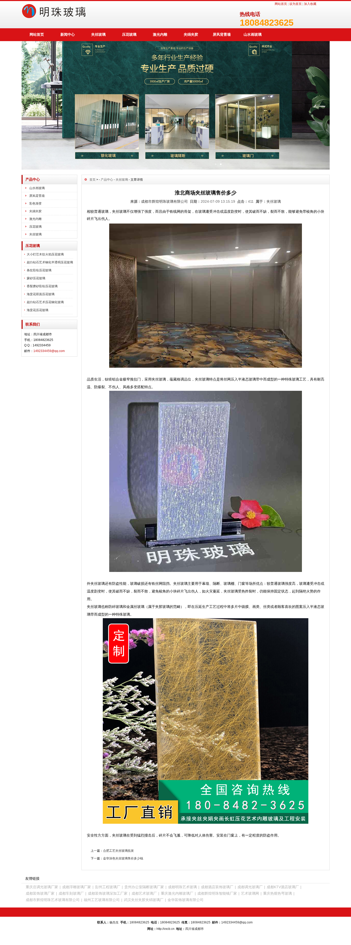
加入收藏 (310, 4)
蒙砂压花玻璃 (36, 278)
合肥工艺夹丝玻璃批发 (118, 851)
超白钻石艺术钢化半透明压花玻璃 (50, 262)
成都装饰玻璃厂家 (40, 893)
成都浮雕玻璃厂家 (76, 887)
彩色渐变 (35, 203)
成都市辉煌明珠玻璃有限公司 (164, 201)
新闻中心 (67, 34)
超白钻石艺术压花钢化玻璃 (45, 302)
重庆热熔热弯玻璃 (277, 893)
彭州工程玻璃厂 (107, 887)
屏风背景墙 (222, 34)
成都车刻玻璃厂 (71, 893)
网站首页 (281, 4)
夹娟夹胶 (35, 211)
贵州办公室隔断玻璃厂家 (144, 887)
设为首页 (295, 4)
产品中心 (107, 179)
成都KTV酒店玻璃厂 (283, 887)
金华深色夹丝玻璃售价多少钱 (123, 858)
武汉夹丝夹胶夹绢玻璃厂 (143, 900)
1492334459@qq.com (49, 351)
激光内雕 (160, 34)
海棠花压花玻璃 (37, 310)
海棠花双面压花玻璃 (40, 294)
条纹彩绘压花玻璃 (39, 270)
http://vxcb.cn (165, 929)
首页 (92, 179)
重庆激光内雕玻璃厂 (177, 893)
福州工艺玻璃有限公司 (102, 900)
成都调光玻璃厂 (250, 887)
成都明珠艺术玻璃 (182, 887)
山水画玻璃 (253, 34)
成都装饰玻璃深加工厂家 (107, 893)
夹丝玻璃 (98, 34)
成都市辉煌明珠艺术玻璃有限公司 (53, 900)
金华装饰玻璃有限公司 (186, 900)
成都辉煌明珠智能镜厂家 (217, 893)
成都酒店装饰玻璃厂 (217, 887)
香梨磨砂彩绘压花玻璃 (42, 286)
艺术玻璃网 (250, 893)
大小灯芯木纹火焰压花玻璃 (45, 254)
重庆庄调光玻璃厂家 (42, 887)
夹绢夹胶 (191, 34)
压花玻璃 (129, 34)
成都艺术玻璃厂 (144, 893)
